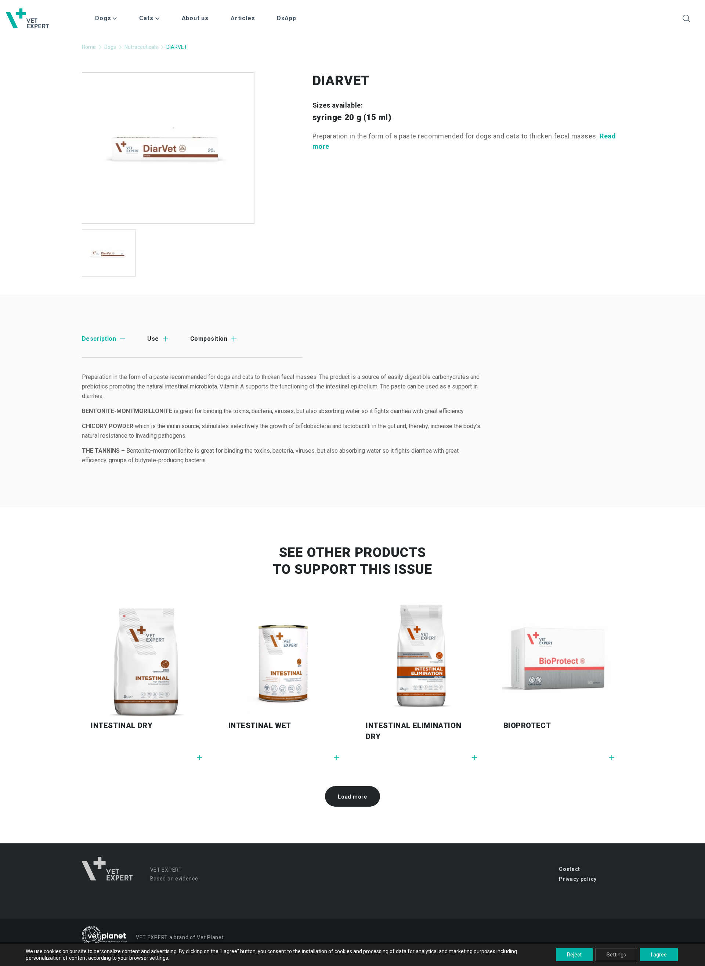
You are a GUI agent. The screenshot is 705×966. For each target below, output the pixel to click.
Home (89, 47)
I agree (659, 955)
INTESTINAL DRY (121, 725)
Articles (243, 18)
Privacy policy (578, 879)
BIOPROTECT (527, 725)
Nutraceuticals (141, 47)
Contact (569, 869)
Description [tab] (99, 338)
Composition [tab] (208, 338)
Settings (616, 955)
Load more (352, 797)
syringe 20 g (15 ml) (352, 117)
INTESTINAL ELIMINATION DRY (413, 731)
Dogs (110, 47)
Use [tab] (153, 338)
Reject (574, 955)
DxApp (286, 18)
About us (195, 18)
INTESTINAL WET (259, 725)
